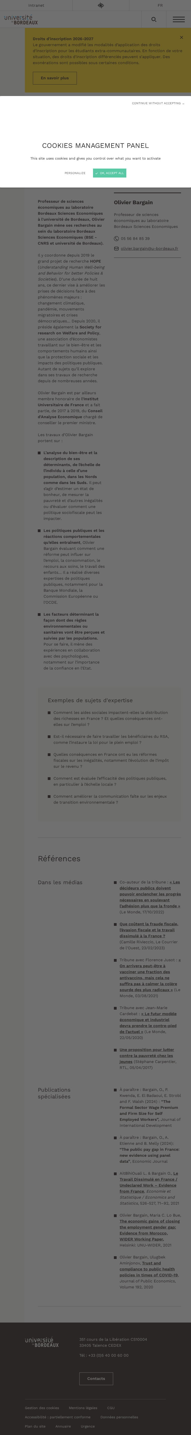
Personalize (75, 173)
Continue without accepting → (158, 103)
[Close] (95, 717)
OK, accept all (111, 173)
